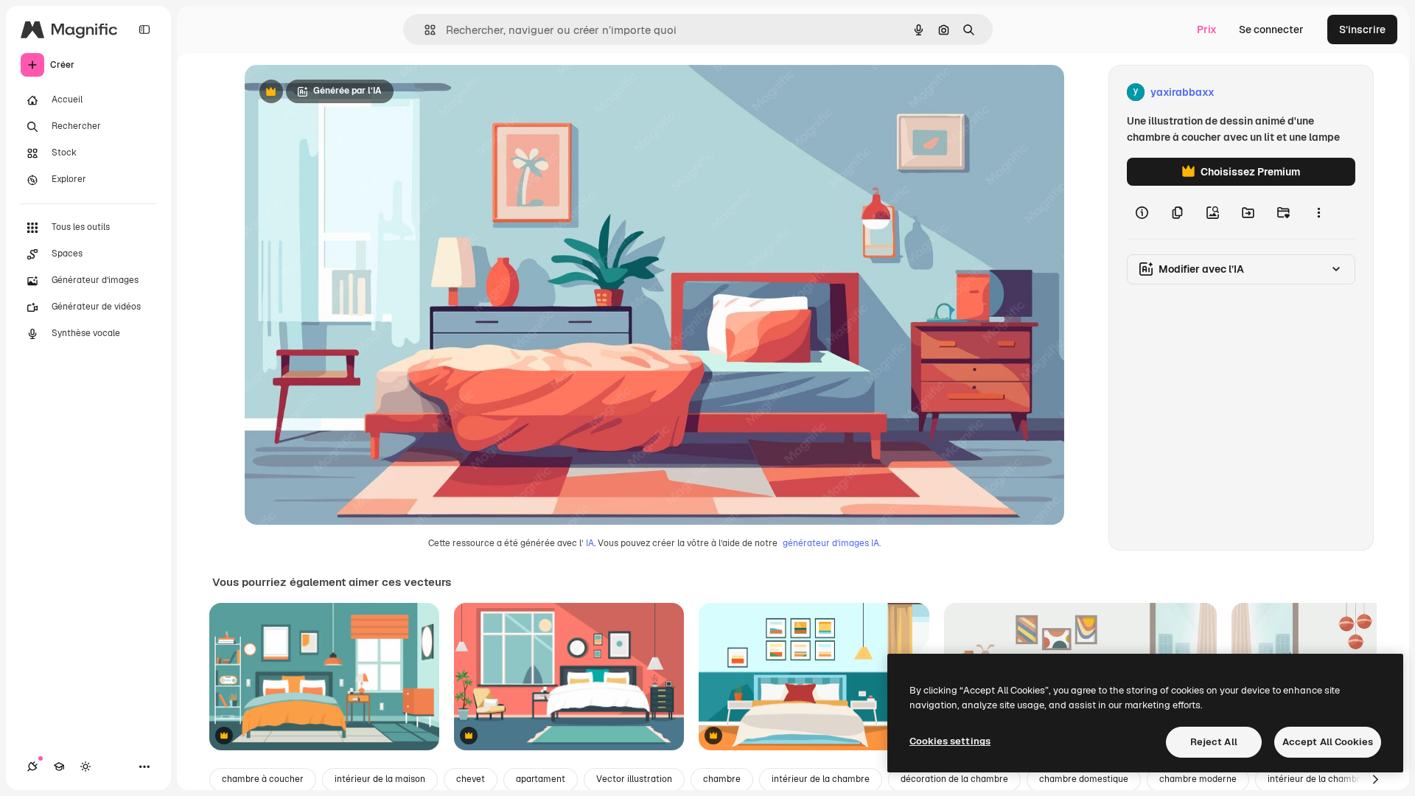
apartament (540, 779)
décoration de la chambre (954, 779)
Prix (1207, 29)
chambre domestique (1083, 779)
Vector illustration (634, 779)
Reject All (1213, 742)
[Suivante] (1375, 780)
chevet (470, 779)
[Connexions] (32, 766)
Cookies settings (949, 741)
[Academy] (59, 766)
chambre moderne (1198, 779)
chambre (722, 779)
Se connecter (1271, 29)
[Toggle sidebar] (144, 29)
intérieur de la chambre (821, 779)
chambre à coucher (263, 779)
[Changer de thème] (85, 766)
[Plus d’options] (1318, 212)
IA (590, 543)
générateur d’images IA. (832, 543)
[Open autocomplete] (424, 29)
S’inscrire (1362, 29)
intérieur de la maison (380, 779)
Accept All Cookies (1327, 742)
